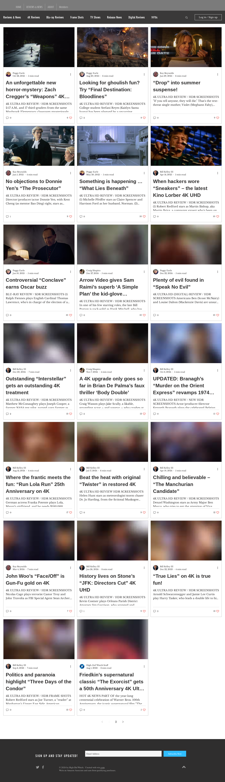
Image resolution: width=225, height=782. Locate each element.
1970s (154, 17)
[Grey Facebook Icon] (43, 767)
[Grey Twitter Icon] (37, 767)
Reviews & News (12, 17)
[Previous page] (102, 722)
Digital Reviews (136, 17)
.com (102, 767)
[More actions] (72, 74)
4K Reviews (34, 17)
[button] (186, 17)
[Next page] (123, 722)
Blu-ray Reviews (55, 17)
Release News (114, 17)
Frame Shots (77, 17)
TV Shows (95, 17)
